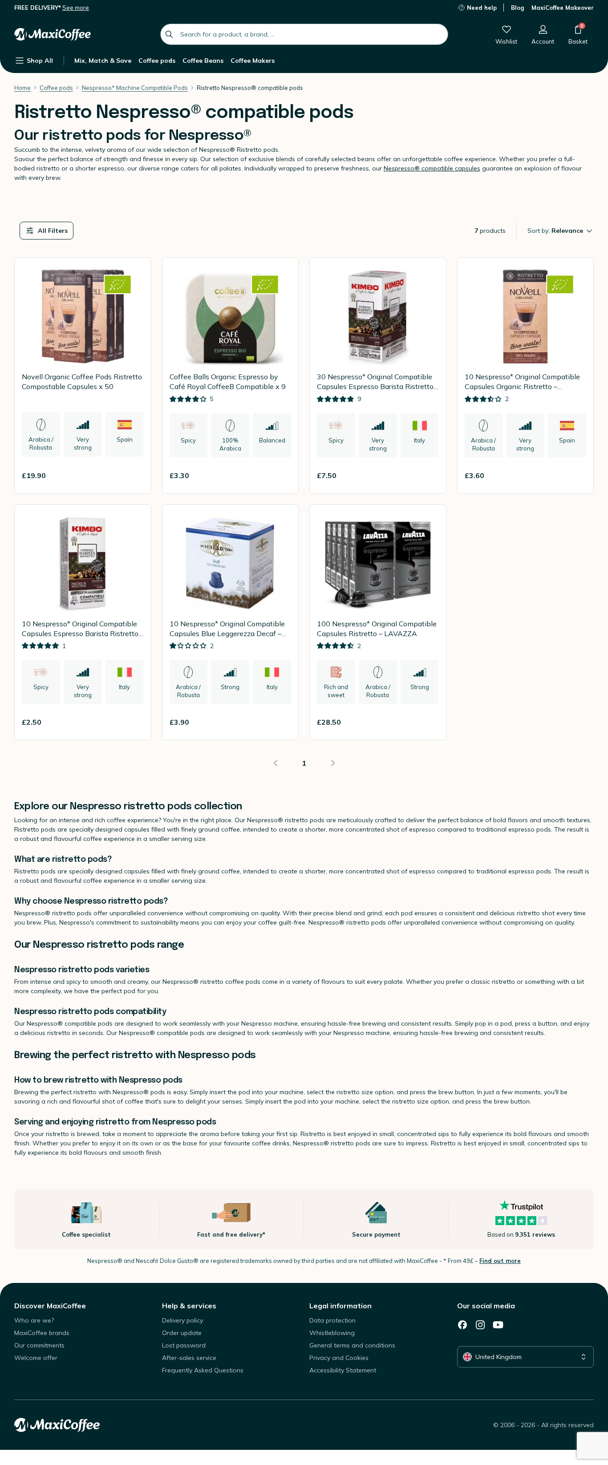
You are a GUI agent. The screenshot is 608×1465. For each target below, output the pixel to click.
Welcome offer (35, 1358)
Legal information (340, 1305)
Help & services (189, 1305)
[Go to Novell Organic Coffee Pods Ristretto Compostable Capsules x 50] (83, 375)
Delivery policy (182, 1320)
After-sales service (189, 1358)
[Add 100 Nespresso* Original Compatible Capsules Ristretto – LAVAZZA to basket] (428, 722)
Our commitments (39, 1345)
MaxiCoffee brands (41, 1333)
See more (75, 7)
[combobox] (304, 34)
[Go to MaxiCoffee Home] (52, 34)
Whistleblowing (332, 1333)
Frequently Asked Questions (202, 1370)
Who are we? (34, 1320)
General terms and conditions (352, 1345)
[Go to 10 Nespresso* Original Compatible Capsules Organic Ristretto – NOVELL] (526, 375)
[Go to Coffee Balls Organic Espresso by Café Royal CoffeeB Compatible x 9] (230, 375)
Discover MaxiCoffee (50, 1305)
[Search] (169, 34)
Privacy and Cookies (339, 1358)
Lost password (184, 1345)
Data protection (332, 1320)
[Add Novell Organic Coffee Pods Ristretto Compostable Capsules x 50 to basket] (133, 475)
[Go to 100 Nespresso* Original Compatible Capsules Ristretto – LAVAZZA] (378, 622)
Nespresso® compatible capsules (432, 168)
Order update (182, 1333)
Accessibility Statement (342, 1370)
